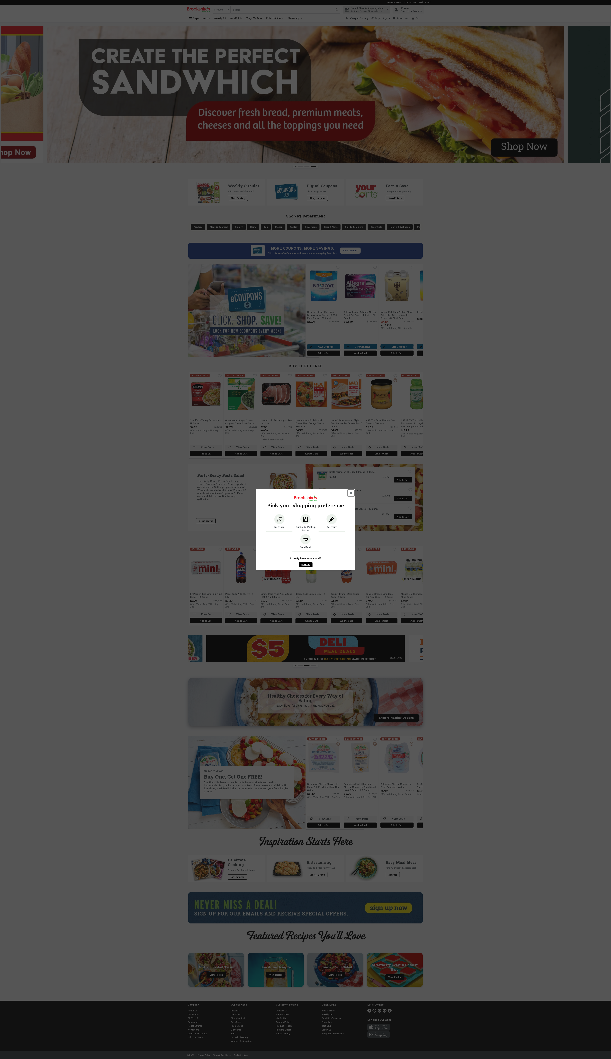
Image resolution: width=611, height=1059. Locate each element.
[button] (279, 523)
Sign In (305, 564)
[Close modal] (351, 493)
